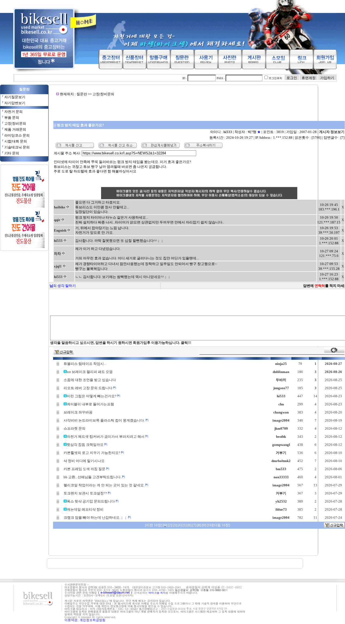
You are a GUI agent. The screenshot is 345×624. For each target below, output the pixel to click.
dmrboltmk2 (281, 461)
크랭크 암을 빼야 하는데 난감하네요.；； (96, 518)
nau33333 (281, 477)
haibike (59, 207)
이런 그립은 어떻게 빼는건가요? (92, 396)
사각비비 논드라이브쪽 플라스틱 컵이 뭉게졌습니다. (105, 420)
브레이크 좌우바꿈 (78, 412)
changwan (281, 412)
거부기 (281, 453)
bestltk (281, 437)
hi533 (227, 132)
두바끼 (281, 380)
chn (281, 404)
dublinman (281, 372)
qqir (57, 220)
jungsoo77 (281, 388)
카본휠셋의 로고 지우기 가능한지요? (92, 453)
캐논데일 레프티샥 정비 (85, 509)
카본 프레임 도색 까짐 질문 (85, 469)
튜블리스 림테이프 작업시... (85, 364)
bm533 (281, 469)
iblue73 (281, 509)
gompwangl (281, 445)
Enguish (60, 230)
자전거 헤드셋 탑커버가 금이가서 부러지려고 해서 (106, 437)
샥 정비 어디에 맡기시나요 (84, 461)
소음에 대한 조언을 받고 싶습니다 (90, 380)
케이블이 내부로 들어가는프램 (90, 404)
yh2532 (281, 501)
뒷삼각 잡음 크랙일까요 (85, 445)
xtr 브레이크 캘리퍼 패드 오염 (90, 372)
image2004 (280, 420)
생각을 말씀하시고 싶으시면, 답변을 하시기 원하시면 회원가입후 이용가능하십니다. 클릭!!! (120, 343)
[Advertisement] (199, 108)
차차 (57, 254)
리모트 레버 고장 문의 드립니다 (88, 388)
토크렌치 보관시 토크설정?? (86, 493)
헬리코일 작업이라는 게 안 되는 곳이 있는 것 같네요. (104, 485)
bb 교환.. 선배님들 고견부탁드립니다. (93, 477)
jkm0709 (281, 428)
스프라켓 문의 (74, 428)
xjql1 (58, 266)
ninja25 (281, 364)
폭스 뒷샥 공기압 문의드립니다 (91, 501)
